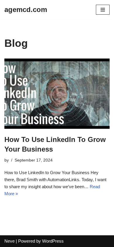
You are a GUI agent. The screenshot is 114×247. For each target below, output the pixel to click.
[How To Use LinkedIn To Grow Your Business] (57, 94)
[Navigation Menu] (103, 10)
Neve (9, 241)
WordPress (53, 241)
